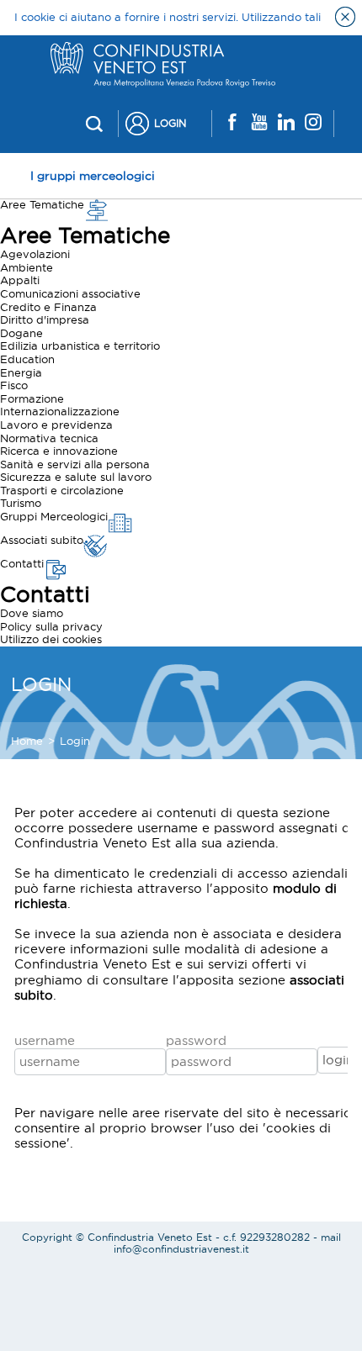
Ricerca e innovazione (59, 450)
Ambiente (26, 267)
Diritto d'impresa (44, 319)
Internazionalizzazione (60, 411)
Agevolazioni (35, 254)
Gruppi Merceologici (54, 516)
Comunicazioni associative (70, 293)
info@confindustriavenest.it (181, 1248)
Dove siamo (31, 613)
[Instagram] (313, 123)
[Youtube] (259, 123)
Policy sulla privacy (51, 626)
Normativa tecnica (49, 438)
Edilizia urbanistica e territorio (80, 345)
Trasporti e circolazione (62, 490)
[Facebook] (232, 123)
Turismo (20, 503)
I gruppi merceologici (92, 175)
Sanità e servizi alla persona (75, 464)
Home (27, 741)
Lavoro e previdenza (56, 424)
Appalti (20, 280)
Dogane (21, 333)
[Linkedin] (286, 123)
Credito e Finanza (48, 307)
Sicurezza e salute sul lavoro (76, 477)
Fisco (14, 385)
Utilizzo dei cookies (51, 639)
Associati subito (41, 540)
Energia (21, 372)
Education (27, 359)
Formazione (32, 398)
